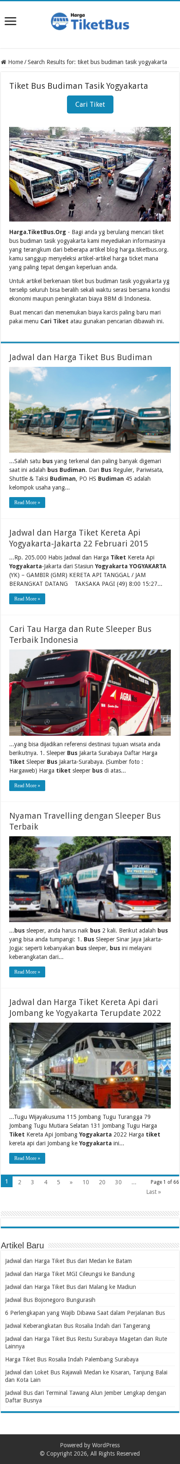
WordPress (106, 1445)
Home (14, 62)
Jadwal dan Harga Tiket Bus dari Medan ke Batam (68, 1261)
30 (118, 1182)
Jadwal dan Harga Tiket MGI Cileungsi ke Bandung (70, 1274)
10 (85, 1182)
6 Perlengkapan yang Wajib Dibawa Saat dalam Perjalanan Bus (85, 1312)
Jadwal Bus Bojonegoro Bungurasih (50, 1299)
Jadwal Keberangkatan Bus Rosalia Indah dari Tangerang (77, 1325)
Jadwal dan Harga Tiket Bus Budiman (80, 357)
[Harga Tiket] (90, 20)
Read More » (27, 502)
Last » (153, 1191)
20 (102, 1182)
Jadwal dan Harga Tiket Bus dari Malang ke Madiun (70, 1287)
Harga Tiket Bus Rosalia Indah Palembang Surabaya (72, 1359)
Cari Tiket (90, 104)
